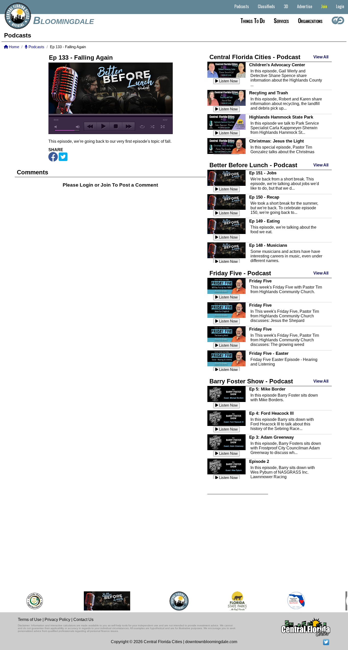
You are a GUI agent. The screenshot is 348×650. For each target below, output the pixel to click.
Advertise (304, 6)
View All (320, 57)
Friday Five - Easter (269, 353)
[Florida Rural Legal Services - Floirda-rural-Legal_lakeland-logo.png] (29, 600)
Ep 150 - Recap (264, 197)
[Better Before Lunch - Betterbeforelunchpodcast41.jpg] (101, 600)
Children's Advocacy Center (277, 64)
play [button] (103, 126)
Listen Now (228, 81)
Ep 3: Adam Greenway (271, 437)
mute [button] (57, 126)
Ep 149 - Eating (264, 221)
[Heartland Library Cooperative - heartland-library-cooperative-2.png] (290, 600)
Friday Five (260, 280)
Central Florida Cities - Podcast (254, 57)
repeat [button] (142, 126)
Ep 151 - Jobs (262, 172)
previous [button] (90, 126)
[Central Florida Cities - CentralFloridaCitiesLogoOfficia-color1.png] (173, 600)
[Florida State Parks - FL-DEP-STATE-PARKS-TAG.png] (231, 600)
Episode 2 (259, 461)
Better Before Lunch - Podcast (253, 165)
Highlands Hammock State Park (281, 117)
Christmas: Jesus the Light (276, 141)
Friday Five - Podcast (240, 273)
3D (286, 6)
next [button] (128, 126)
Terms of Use (30, 619)
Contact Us (83, 619)
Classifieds (266, 6)
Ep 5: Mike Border (267, 389)
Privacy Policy (57, 619)
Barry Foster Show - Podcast (251, 381)
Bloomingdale (63, 20)
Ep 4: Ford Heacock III (271, 413)
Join (324, 6)
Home (13, 47)
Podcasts (241, 6)
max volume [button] (78, 126)
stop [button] (116, 126)
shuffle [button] (152, 126)
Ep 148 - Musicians (268, 245)
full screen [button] (162, 126)
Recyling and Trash (268, 92)
